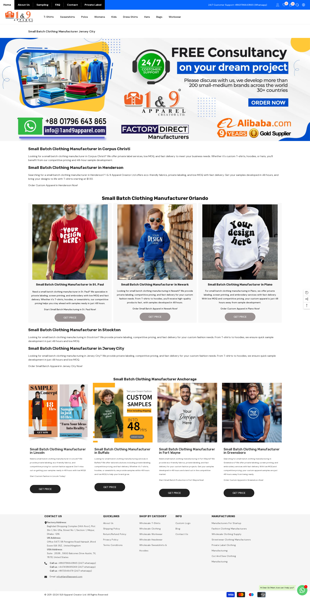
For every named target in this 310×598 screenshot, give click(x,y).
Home (7, 4)
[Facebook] (47, 587)
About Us (24, 4)
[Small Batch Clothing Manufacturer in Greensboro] (252, 412)
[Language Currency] (303, 4)
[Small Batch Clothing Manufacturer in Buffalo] (123, 412)
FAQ (57, 4)
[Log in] (277, 4)
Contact (72, 4)
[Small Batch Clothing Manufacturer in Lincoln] (58, 412)
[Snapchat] (56, 587)
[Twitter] (65, 587)
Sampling (42, 4)
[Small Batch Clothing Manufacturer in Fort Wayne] (187, 412)
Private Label (93, 4)
